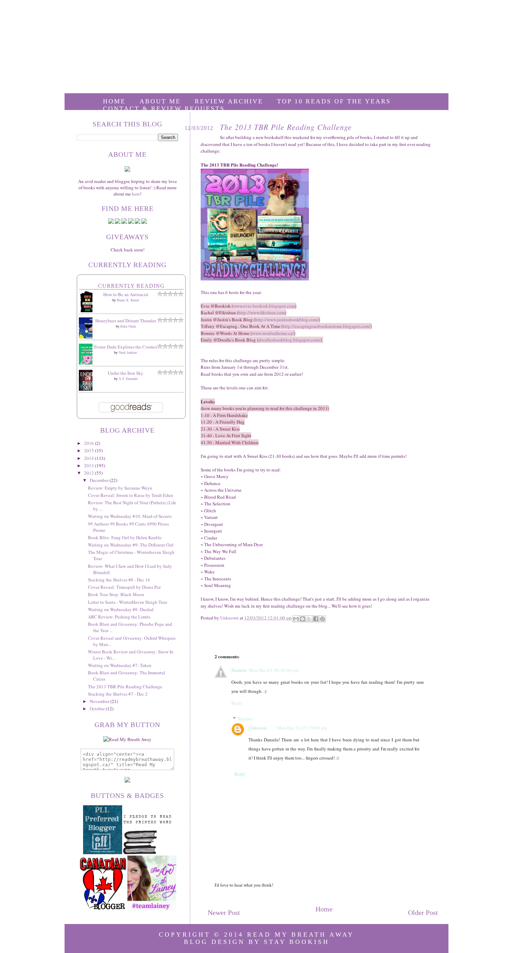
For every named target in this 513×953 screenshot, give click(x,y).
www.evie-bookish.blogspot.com (264, 306)
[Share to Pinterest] (322, 618)
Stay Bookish (296, 941)
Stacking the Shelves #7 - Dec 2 (118, 694)
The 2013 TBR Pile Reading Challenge (125, 686)
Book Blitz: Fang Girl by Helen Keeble (125, 537)
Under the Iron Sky (125, 373)
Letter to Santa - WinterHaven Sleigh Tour (127, 602)
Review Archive (229, 101)
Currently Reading (131, 286)
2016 (89, 443)
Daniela (239, 670)
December (100, 480)
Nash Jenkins (128, 352)
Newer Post (224, 912)
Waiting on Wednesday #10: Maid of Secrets (130, 516)
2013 (89, 465)
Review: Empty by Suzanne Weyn (120, 488)
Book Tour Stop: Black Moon (116, 594)
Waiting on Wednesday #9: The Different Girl (130, 545)
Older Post (423, 912)
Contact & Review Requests (164, 108)
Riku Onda (128, 326)
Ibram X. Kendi (128, 300)
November (100, 701)
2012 (89, 473)
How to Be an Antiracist (125, 294)
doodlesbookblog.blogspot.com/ (289, 340)
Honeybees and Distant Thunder (125, 320)
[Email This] (295, 618)
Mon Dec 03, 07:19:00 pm (302, 728)
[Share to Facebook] (315, 618)
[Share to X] (309, 618)
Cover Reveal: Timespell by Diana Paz (124, 587)
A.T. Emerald (128, 378)
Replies (245, 719)
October (98, 708)
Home (114, 101)
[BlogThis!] (302, 618)
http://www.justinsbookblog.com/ (287, 319)
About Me (160, 101)
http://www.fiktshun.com (261, 312)
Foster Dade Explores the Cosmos (125, 347)
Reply (237, 703)
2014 (89, 458)
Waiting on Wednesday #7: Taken (119, 665)
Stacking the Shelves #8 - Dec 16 (119, 580)
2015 (89, 450)
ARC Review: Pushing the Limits (119, 617)
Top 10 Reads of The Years (334, 101)
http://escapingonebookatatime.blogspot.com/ (326, 326)
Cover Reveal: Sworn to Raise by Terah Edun (130, 495)
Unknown (257, 727)
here (136, 194)
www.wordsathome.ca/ (273, 333)
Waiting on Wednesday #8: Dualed (121, 609)
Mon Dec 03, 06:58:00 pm (274, 670)
